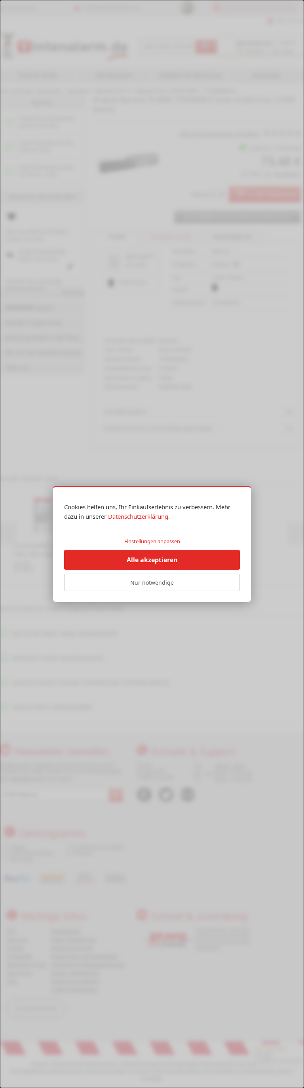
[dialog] (152, 544)
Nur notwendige (152, 582)
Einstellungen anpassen (152, 541)
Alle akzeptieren (152, 559)
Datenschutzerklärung (138, 516)
